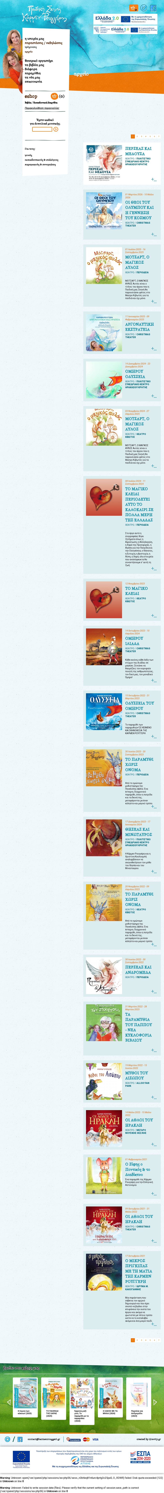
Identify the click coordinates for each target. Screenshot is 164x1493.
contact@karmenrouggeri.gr (44, 1439)
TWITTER (144, 7)
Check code (55, 129)
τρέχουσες (31, 47)
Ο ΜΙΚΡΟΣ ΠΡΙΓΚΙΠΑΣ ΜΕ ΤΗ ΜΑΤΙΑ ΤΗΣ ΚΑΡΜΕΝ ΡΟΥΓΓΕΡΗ (138, 1271)
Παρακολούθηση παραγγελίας (42, 108)
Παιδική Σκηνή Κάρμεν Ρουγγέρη (44, 14)
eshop (31, 96)
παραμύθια (33, 73)
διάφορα (31, 69)
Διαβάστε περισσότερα (153, 179)
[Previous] (9, 1402)
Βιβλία (28, 102)
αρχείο (29, 51)
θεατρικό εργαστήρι (39, 61)
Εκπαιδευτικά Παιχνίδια (45, 102)
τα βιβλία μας (34, 65)
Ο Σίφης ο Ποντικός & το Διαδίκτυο (137, 1169)
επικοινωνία (33, 81)
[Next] (155, 1402)
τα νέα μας (32, 77)
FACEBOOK (153, 7)
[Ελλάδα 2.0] (125, 17)
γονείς (28, 155)
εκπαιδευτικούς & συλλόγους (41, 159)
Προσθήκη (16, 1380)
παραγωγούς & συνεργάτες (40, 164)
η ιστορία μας (34, 38)
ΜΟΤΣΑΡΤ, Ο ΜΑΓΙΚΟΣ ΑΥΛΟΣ (137, 262)
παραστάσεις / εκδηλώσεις (43, 43)
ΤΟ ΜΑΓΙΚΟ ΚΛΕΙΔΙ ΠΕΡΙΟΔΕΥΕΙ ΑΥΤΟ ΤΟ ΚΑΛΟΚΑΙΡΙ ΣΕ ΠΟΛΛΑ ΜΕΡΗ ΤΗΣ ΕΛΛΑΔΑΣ (139, 504)
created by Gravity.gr (149, 1439)
